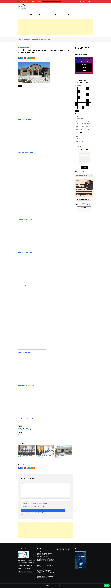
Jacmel (84, 70)
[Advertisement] (55, 27)
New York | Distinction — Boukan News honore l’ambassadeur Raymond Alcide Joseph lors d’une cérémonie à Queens (45, 565)
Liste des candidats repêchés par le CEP (43, 455)
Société (50, 14)
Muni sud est (21, 152)
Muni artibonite (21, 418)
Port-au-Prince (84, 67)
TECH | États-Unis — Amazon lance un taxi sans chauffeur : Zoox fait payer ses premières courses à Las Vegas (45, 553)
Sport (60, 14)
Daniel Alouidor (28, 119)
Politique (32, 14)
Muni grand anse (21, 385)
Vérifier (77, 110)
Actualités (26, 14)
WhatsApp (107, 585)
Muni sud (20, 319)
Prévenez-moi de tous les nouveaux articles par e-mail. (33, 506)
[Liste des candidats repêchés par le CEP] (45, 450)
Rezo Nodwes (22, 55)
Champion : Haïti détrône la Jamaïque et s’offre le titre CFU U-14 (45, 577)
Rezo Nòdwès (62, 585)
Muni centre (20, 252)
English (69, 14)
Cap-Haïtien (84, 64)
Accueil (20, 14)
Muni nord (20, 352)
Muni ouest (20, 119)
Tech (56, 14)
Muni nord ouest (21, 285)
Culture (44, 14)
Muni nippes (20, 219)
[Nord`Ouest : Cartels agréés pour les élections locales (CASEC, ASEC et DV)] (26, 450)
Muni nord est (21, 185)
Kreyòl (65, 14)
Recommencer (84, 167)
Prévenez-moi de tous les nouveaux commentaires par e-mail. (34, 503)
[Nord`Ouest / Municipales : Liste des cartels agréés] (63, 450)
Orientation (38, 14)
